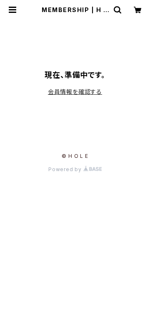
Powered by (65, 169)
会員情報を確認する (75, 91)
